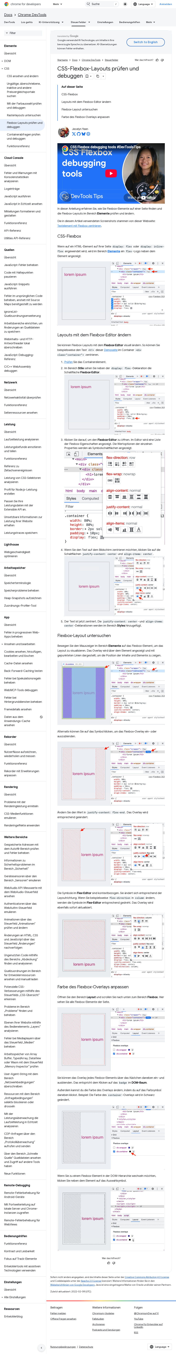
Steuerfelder (78, 22)
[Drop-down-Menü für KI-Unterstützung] (63, 22)
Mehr (56, 4)
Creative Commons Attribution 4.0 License (147, 1277)
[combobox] (102, 4)
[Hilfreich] (157, 60)
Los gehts (27, 22)
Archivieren (98, 1324)
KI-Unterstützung (49, 22)
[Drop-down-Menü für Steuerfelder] (90, 22)
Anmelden (166, 4)
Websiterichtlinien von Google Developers (72, 1284)
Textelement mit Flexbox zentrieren (79, 226)
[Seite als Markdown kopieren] (98, 76)
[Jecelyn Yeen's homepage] (88, 135)
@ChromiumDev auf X (146, 1313)
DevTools (9, 22)
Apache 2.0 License (91, 1280)
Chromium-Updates (103, 1313)
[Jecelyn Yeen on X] (74, 135)
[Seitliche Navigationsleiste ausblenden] (41, 1347)
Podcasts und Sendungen (106, 1329)
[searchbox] (23, 33)
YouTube (138, 1318)
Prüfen (68, 362)
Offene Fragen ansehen (63, 1318)
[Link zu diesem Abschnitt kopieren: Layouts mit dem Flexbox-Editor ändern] (134, 335)
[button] (22, 61)
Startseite (62, 60)
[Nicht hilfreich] (162, 60)
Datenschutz (86, 1346)
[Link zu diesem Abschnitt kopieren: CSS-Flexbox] (84, 236)
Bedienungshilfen (129, 22)
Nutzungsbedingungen (63, 1346)
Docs (8, 15)
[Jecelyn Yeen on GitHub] (79, 135)
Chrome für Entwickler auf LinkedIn (148, 1326)
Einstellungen (105, 22)
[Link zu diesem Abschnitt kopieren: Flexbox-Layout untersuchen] (114, 636)
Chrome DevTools (32, 15)
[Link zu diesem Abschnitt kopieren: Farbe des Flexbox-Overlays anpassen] (132, 987)
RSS (136, 1332)
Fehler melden (58, 1313)
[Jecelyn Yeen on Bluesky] (83, 135)
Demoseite (111, 350)
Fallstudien (98, 1318)
